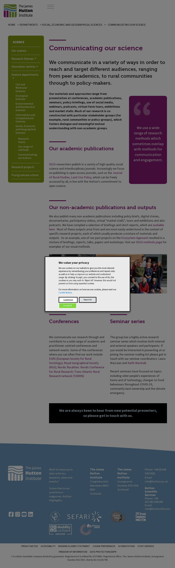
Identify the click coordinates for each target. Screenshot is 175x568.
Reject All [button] (88, 299)
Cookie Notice (65, 292)
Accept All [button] (67, 305)
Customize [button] (68, 299)
